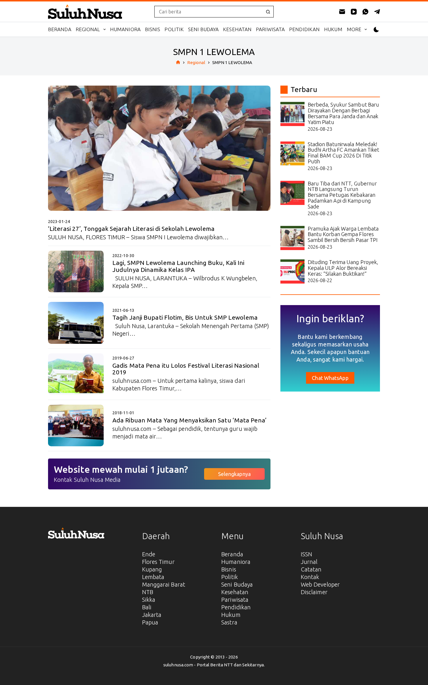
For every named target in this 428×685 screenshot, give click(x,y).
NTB (147, 592)
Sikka (148, 599)
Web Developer (320, 584)
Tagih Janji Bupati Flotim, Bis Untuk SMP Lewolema (185, 317)
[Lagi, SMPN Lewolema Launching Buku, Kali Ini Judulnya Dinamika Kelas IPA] (76, 271)
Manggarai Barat (163, 584)
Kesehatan (237, 29)
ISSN (306, 554)
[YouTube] (354, 12)
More (354, 29)
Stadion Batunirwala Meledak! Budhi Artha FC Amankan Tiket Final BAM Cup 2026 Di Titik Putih (343, 152)
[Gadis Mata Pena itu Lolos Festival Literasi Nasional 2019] (76, 374)
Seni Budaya (203, 29)
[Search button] (267, 11)
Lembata (153, 577)
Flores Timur (158, 561)
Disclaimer (314, 592)
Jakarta (152, 614)
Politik (174, 29)
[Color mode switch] (376, 29)
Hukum (333, 29)
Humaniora (125, 29)
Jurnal (309, 561)
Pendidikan (304, 29)
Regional (88, 29)
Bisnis (152, 29)
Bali (146, 607)
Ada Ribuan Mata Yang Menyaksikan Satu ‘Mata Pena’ (189, 420)
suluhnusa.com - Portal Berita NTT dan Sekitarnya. (214, 664)
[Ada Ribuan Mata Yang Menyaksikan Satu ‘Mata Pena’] (76, 425)
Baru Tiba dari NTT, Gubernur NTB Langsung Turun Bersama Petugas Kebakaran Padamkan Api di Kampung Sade (342, 194)
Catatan (311, 569)
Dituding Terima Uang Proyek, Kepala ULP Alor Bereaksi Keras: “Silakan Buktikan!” (343, 268)
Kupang (152, 569)
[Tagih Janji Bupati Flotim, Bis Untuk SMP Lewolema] (76, 323)
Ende (148, 554)
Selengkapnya (234, 474)
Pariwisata (270, 29)
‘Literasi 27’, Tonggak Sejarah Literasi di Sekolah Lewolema (131, 228)
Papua (150, 622)
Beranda (59, 29)
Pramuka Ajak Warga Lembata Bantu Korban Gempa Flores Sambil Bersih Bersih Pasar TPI (343, 234)
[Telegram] (377, 12)
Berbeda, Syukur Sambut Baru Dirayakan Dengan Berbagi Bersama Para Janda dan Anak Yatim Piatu (343, 113)
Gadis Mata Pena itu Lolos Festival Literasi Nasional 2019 (185, 369)
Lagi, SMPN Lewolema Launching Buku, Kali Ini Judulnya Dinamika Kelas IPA (178, 266)
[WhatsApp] (365, 12)
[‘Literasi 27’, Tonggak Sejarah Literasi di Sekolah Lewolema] (159, 148)
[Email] (342, 12)
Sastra (229, 622)
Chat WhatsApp (330, 378)
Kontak (310, 577)
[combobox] (208, 11)
